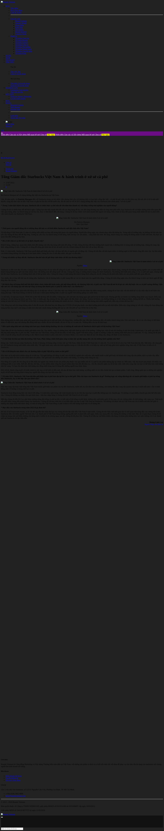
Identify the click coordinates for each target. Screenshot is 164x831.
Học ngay (51, 135)
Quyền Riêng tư (12, 778)
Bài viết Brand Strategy (8, 157)
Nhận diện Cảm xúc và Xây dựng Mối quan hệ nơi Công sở (27, 135)
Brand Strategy (11, 171)
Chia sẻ (8, 162)
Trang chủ (9, 169)
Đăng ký (9, 126)
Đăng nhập (10, 124)
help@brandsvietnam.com (16, 796)
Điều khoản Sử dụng (14, 776)
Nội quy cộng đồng (13, 780)
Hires (85, 266)
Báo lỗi (8, 165)
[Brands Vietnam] (8, 2)
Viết (2, 130)
